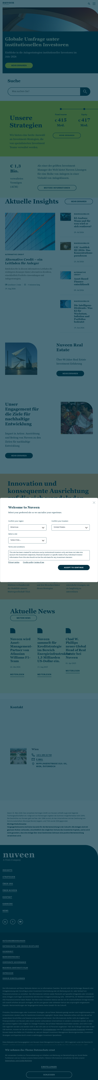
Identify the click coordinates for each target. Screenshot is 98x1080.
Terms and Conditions (16, 547)
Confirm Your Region (16, 521)
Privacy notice (13, 562)
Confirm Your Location (60, 521)
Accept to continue (74, 567)
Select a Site (12, 534)
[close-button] (94, 502)
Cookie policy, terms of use (33, 562)
